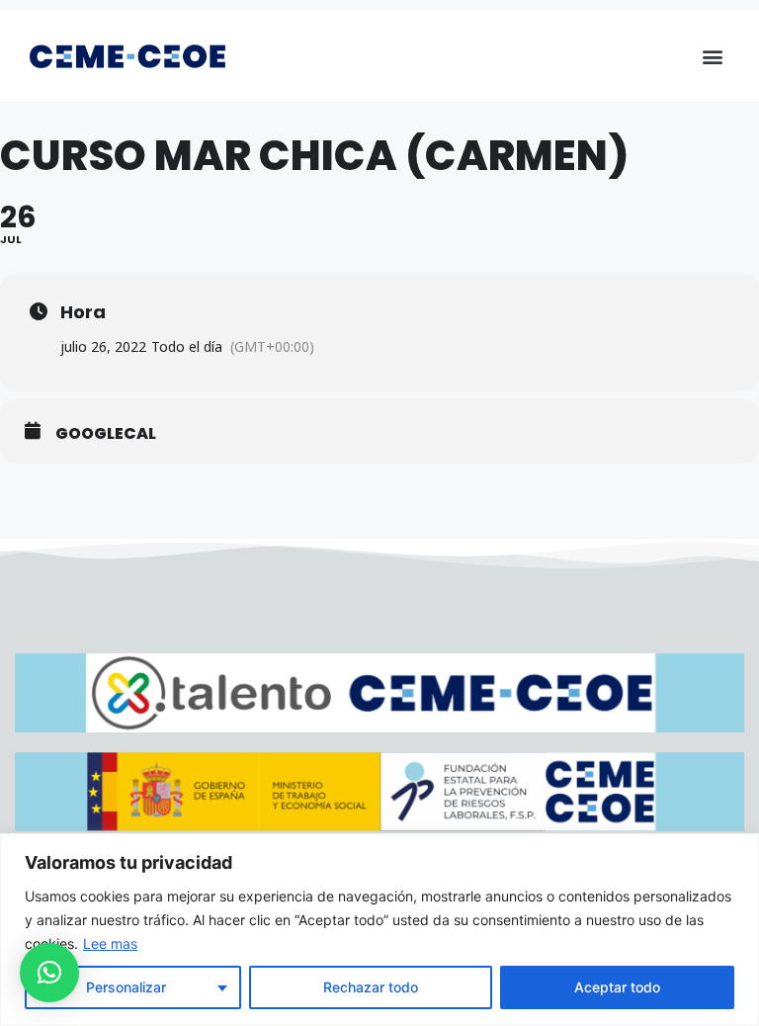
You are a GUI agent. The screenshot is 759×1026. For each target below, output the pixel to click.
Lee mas (110, 943)
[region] (379, 929)
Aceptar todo (617, 987)
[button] (713, 56)
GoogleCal (105, 434)
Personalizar (126, 987)
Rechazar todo (370, 987)
